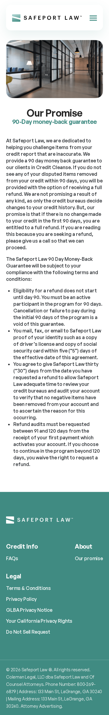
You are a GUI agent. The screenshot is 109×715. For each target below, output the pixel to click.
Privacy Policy (21, 599)
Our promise (89, 558)
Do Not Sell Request (28, 632)
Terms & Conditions (28, 588)
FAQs (12, 558)
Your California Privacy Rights (39, 621)
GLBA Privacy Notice (29, 610)
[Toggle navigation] (93, 18)
